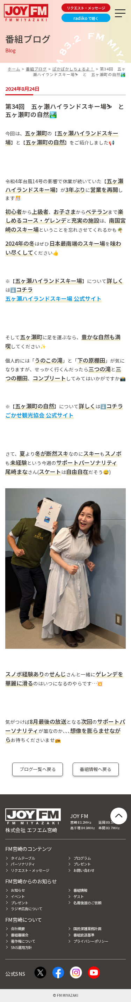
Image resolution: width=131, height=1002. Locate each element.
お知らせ (18, 890)
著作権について (23, 941)
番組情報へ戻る (95, 769)
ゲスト (78, 896)
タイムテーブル (23, 858)
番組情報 (80, 890)
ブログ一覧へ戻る (38, 769)
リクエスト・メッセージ (86, 7)
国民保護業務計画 (87, 928)
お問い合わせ (83, 870)
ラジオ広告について (26, 908)
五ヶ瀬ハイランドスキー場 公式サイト (53, 298)
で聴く (86, 18)
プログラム (82, 858)
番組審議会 (19, 934)
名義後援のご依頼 (87, 902)
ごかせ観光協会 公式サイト (39, 415)
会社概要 (18, 928)
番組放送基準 (83, 934)
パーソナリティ (23, 864)
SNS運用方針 (21, 947)
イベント (18, 896)
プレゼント (82, 864)
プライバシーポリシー (90, 941)
